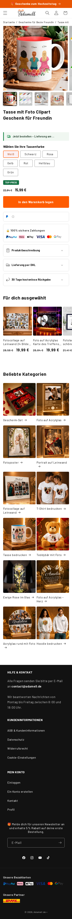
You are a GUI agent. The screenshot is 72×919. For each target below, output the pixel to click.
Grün (10, 172)
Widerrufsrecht (17, 748)
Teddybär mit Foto (49, 555)
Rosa (50, 154)
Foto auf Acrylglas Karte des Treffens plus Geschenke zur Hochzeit (46, 342)
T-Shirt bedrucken (49, 508)
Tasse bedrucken (15, 555)
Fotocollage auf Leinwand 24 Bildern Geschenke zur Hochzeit (17, 342)
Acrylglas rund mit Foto (19, 643)
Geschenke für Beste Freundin (36, 22)
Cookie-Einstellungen (21, 757)
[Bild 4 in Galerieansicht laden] (57, 99)
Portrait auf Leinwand (52, 462)
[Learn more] (13, 216)
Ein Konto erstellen (20, 791)
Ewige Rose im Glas (16, 597)
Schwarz (31, 154)
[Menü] (5, 13)
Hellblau (44, 163)
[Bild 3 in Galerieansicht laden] (41, 99)
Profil (11, 809)
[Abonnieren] (60, 843)
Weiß (10, 154)
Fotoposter (11, 462)
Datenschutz (15, 739)
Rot (26, 163)
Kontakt (12, 800)
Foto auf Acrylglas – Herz (50, 599)
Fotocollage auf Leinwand (14, 510)
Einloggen (13, 782)
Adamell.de (40, 912)
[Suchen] (47, 13)
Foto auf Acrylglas (49, 420)
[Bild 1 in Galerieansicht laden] (10, 99)
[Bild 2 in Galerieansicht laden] (25, 99)
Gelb (10, 163)
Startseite (9, 22)
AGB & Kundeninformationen (26, 730)
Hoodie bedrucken (49, 643)
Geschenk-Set (13, 420)
